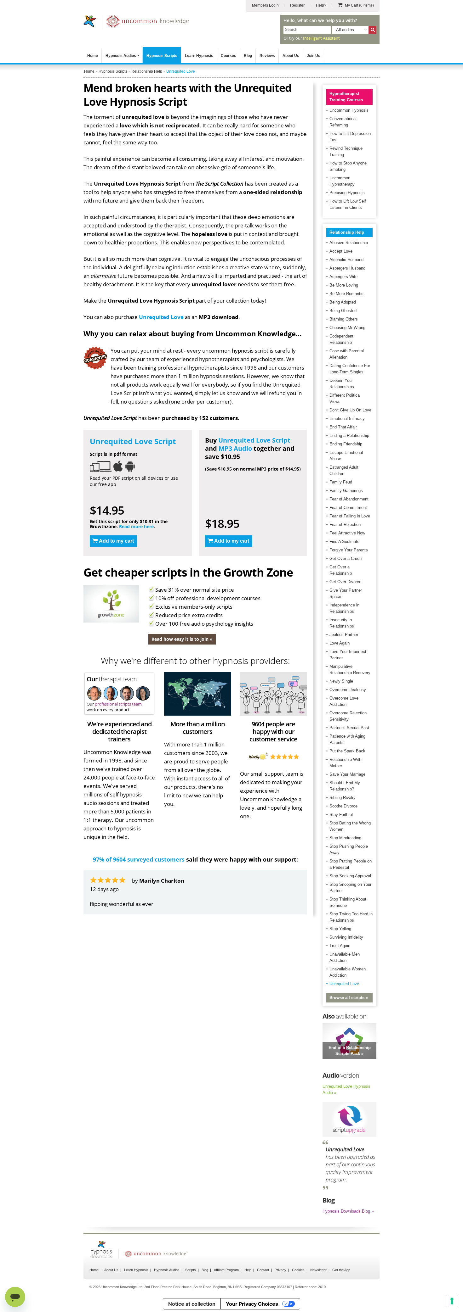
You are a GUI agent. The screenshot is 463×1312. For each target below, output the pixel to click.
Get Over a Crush (345, 558)
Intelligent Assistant (321, 38)
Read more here (136, 526)
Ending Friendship (345, 444)
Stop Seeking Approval (350, 876)
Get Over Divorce (345, 581)
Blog (248, 55)
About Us (291, 55)
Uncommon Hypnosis (349, 110)
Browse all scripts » (348, 997)
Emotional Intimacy (347, 418)
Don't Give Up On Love (350, 410)
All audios (345, 29)
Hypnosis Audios (121, 55)
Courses (228, 55)
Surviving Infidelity (346, 937)
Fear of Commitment (348, 507)
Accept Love (340, 251)
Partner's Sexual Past (349, 727)
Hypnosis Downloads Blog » (348, 1211)
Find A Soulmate (344, 541)
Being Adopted (342, 302)
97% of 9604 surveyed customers (139, 859)
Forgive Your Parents (348, 550)
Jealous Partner (343, 634)
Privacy (280, 1270)
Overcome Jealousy (347, 689)
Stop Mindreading (345, 837)
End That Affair (343, 427)
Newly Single (341, 681)
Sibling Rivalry (342, 797)
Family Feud (340, 482)
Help (247, 1270)
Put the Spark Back (347, 751)
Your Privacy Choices (252, 1304)
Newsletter (318, 1270)
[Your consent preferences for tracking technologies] (452, 1301)
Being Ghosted (343, 310)
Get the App (341, 1270)
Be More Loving (343, 285)
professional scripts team (118, 704)
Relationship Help (346, 232)
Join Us (313, 55)
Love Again (339, 643)
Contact (263, 1270)
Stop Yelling (340, 928)
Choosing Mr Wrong (347, 327)
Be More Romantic (346, 293)
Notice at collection (191, 1304)
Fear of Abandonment (349, 499)
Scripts (190, 1270)
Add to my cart (116, 541)
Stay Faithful (341, 814)
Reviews (267, 55)
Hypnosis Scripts (161, 55)
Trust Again (339, 945)
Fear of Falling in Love (349, 516)
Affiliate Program (226, 1270)
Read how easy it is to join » (182, 639)
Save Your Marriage (347, 774)
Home (92, 55)
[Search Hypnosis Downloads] (372, 30)
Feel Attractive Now (347, 533)
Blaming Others (343, 319)
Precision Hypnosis (347, 192)
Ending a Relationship (349, 435)
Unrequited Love (161, 317)
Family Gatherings (346, 490)
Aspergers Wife (343, 276)
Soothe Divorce (343, 806)
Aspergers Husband (347, 268)
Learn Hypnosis (199, 55)
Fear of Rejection (345, 524)
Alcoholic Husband (346, 259)
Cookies (298, 1270)
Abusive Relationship (348, 242)
